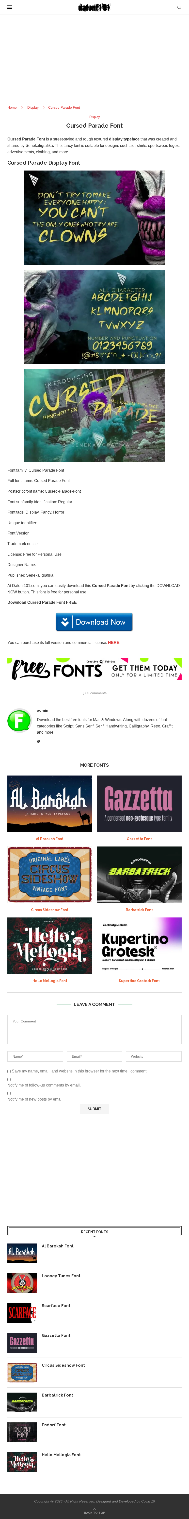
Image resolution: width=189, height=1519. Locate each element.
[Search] (179, 7)
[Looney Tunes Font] (22, 1283)
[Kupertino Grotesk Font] (139, 945)
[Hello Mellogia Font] (49, 945)
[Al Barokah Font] (49, 804)
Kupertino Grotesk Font (139, 981)
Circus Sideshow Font (49, 910)
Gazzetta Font (139, 839)
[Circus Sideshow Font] (49, 874)
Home (12, 107)
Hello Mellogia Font (49, 981)
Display (33, 107)
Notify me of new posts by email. (35, 1099)
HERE (113, 642)
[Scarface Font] (22, 1313)
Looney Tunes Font (61, 1276)
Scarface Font (56, 1305)
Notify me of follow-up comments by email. (44, 1085)
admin (42, 710)
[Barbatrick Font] (139, 874)
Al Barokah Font (49, 839)
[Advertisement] (94, 64)
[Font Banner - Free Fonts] (94, 660)
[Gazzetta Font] (139, 804)
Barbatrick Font (139, 910)
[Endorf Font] (22, 1432)
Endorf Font (54, 1425)
